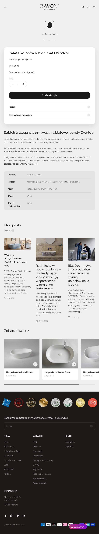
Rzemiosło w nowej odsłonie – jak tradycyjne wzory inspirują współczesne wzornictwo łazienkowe (48, 277)
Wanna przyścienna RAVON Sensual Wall (15, 260)
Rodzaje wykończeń (12, 460)
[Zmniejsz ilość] (12, 84)
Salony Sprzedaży (12, 451)
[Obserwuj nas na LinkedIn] (24, 515)
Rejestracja (69, 446)
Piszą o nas (9, 469)
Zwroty (36, 465)
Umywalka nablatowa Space (57, 372)
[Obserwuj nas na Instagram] (11, 515)
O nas (6, 442)
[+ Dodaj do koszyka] (35, 364)
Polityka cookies (40, 478)
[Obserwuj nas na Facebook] (5, 515)
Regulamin (37, 469)
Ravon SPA (8, 456)
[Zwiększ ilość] (23, 84)
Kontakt (7, 474)
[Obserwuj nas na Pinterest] (17, 515)
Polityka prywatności (42, 474)
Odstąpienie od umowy (43, 460)
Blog (6, 465)
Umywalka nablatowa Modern (19, 372)
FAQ (35, 442)
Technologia (9, 446)
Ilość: (11, 78)
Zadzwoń (79, 526)
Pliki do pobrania (11, 505)
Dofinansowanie (40, 483)
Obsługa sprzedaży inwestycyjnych (12, 498)
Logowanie (70, 442)
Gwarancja (37, 451)
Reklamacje (38, 456)
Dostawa (37, 446)
